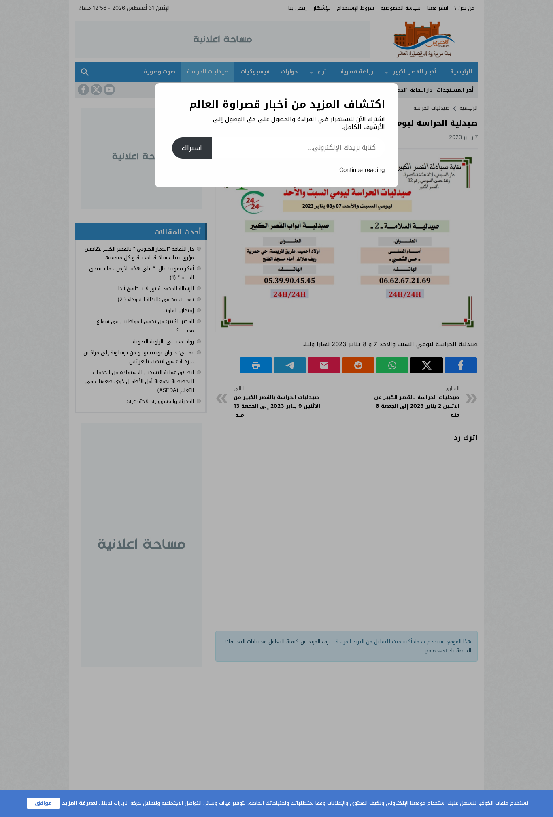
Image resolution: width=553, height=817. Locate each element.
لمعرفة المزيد (79, 803)
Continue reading (362, 170)
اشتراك (192, 148)
